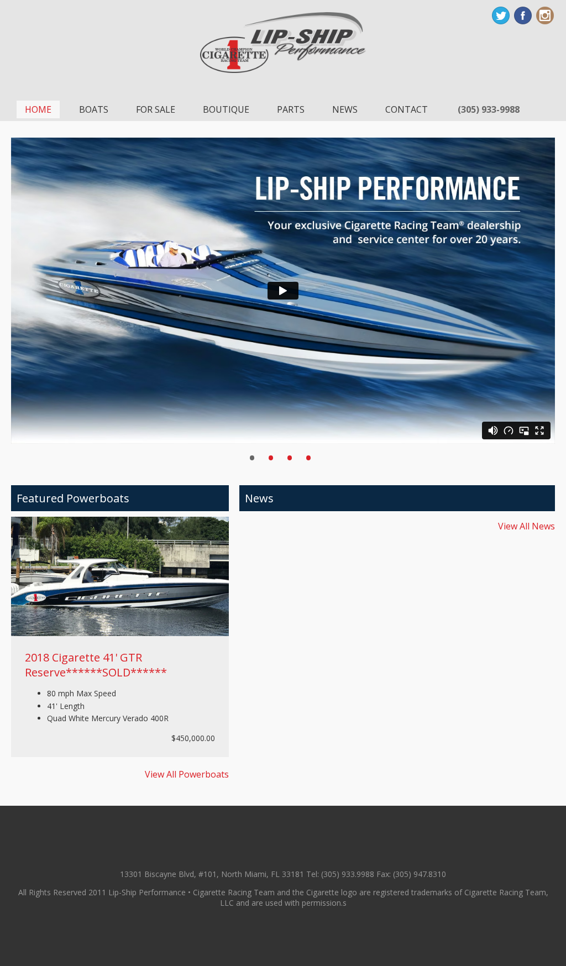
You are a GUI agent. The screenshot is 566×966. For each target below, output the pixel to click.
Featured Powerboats (73, 498)
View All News (526, 526)
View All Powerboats (187, 774)
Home (38, 109)
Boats (93, 109)
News (345, 109)
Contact (406, 109)
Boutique (226, 109)
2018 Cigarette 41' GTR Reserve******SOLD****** (96, 665)
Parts (291, 109)
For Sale (155, 109)
